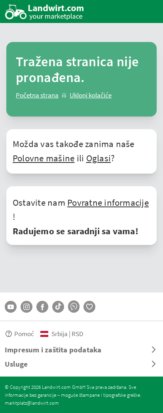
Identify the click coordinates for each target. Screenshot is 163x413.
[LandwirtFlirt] (89, 307)
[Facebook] (42, 307)
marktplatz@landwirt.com (32, 402)
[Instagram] (26, 307)
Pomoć (24, 333)
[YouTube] (11, 307)
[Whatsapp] (73, 306)
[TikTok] (58, 307)
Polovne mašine (43, 158)
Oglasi (98, 158)
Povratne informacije (108, 202)
